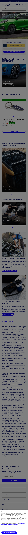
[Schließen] (25, 512)
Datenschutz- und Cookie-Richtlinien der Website (13, 524)
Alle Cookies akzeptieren (9, 532)
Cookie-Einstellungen (6, 529)
